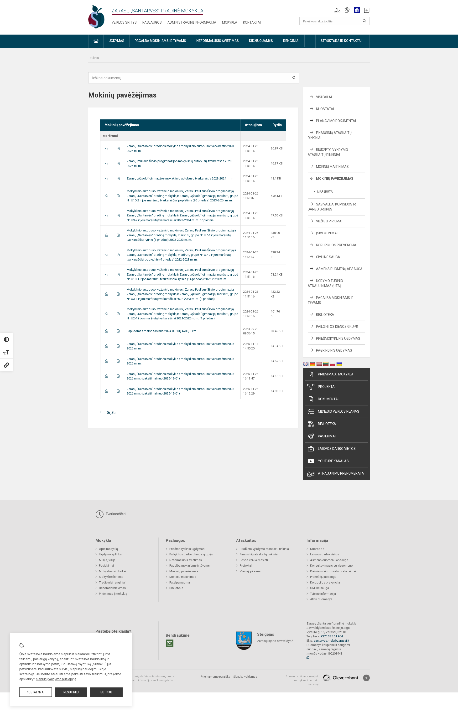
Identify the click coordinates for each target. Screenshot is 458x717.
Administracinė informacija (191, 22)
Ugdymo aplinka (110, 554)
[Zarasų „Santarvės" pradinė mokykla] (101, 16)
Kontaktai (252, 22)
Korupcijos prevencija (336, 245)
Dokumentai (328, 399)
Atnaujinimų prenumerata (341, 473)
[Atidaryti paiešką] (364, 21)
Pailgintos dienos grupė (337, 326)
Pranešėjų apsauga (323, 577)
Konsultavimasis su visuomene (331, 565)
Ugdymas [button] (116, 41)
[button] (337, 10)
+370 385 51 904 (332, 636)
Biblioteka (325, 315)
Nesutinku (71, 692)
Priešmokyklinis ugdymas (338, 338)
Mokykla (229, 22)
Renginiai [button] (291, 41)
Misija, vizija (107, 560)
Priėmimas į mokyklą (335, 374)
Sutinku (106, 692)
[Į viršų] (366, 678)
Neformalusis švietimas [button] (217, 41)
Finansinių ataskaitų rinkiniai (259, 554)
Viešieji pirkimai (329, 221)
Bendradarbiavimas (112, 588)
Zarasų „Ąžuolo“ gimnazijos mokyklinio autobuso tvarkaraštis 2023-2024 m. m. (180, 178)
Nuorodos (317, 549)
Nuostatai (325, 109)
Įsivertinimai (327, 233)
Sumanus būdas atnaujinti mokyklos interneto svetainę (302, 680)
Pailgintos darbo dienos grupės (191, 554)
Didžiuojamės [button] (261, 41)
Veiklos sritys (124, 22)
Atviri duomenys (321, 599)
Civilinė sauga (328, 257)
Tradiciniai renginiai (112, 582)
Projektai (326, 387)
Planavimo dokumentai (336, 121)
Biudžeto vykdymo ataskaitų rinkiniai (265, 549)
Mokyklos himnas (111, 577)
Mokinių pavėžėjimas (334, 178)
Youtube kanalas (333, 461)
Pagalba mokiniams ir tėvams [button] (160, 41)
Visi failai (324, 97)
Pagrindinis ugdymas (334, 350)
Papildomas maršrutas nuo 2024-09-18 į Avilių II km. (162, 331)
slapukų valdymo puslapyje (56, 679)
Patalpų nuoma (179, 582)
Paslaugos (152, 22)
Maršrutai (325, 191)
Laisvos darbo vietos (337, 449)
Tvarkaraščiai (115, 514)
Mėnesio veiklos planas (338, 411)
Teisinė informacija (323, 593)
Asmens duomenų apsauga (339, 269)
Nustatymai (35, 692)
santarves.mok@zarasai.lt (331, 640)
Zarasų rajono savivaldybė (275, 641)
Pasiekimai (327, 436)
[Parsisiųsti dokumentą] (106, 148)
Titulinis (93, 58)
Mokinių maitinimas (332, 167)
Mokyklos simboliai (112, 571)
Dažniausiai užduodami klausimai (333, 571)
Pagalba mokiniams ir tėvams (189, 565)
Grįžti (111, 412)
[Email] (169, 643)
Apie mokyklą (108, 549)
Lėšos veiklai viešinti (254, 560)
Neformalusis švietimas (185, 560)
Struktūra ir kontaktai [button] (341, 41)
